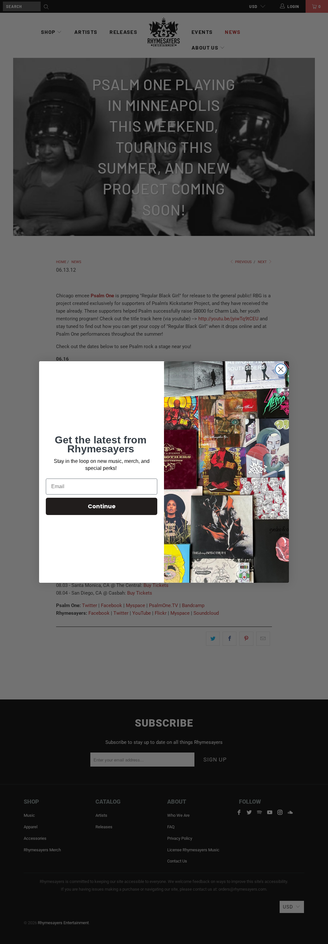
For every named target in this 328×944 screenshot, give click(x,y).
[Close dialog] (280, 369)
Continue (102, 506)
